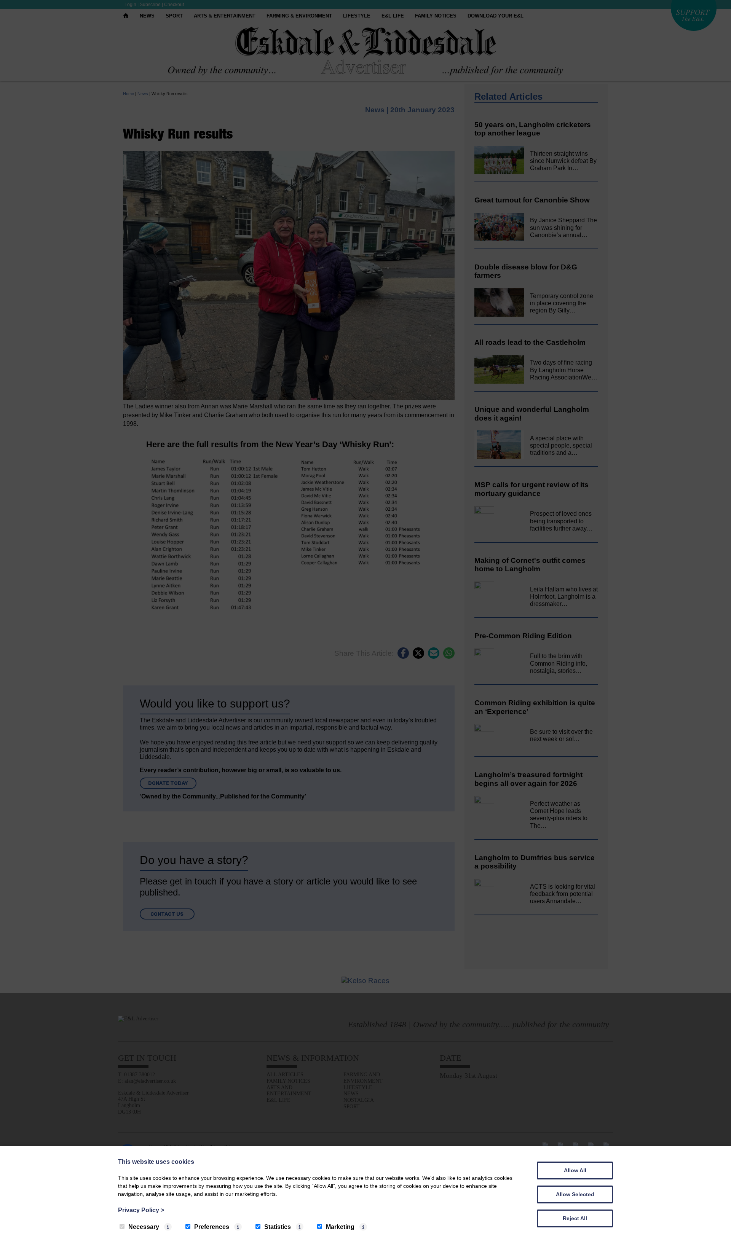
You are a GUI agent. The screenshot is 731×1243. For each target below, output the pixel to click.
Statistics (277, 1227)
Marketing (340, 1227)
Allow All (575, 1170)
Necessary (143, 1227)
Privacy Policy (141, 1210)
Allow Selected (575, 1194)
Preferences (211, 1227)
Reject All (575, 1218)
